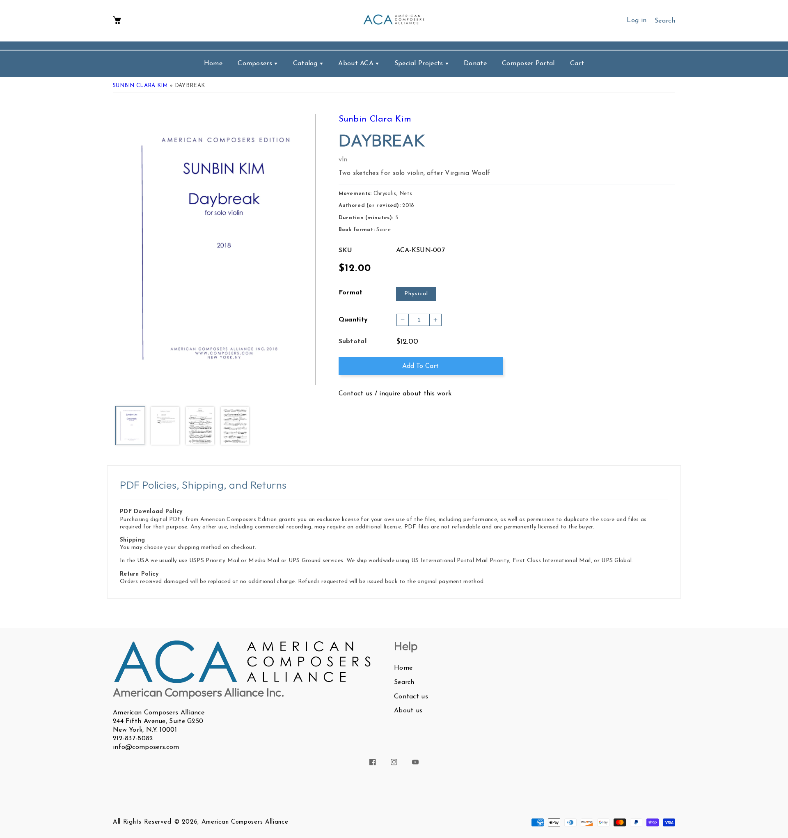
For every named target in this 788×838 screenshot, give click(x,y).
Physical (416, 294)
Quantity (353, 320)
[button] (117, 20)
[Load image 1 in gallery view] (130, 426)
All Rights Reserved (142, 822)
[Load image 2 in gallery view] (165, 426)
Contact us (411, 696)
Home (403, 668)
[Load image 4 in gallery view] (235, 426)
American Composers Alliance (245, 822)
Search (404, 682)
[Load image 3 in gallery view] (200, 426)
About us (408, 710)
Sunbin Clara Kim (140, 85)
